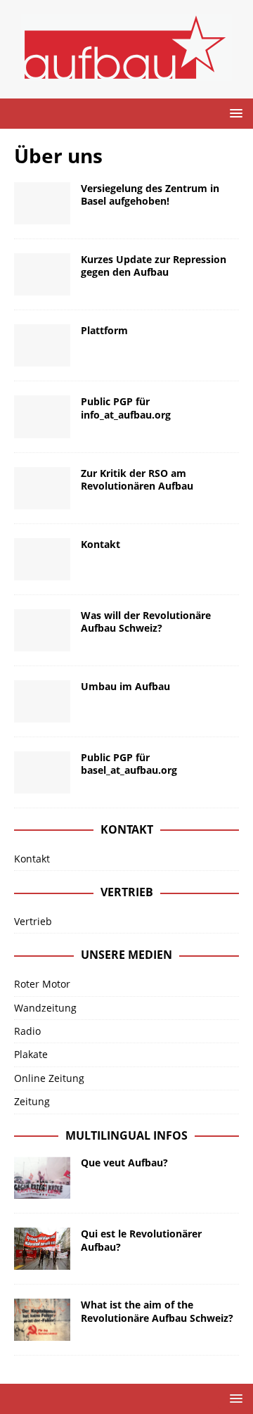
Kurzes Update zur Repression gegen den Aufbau (153, 266)
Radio (27, 1031)
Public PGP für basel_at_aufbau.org (129, 764)
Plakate (31, 1054)
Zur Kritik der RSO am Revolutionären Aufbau (137, 479)
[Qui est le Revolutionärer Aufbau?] (42, 1249)
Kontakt (100, 544)
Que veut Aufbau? (124, 1162)
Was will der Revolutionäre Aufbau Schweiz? (146, 622)
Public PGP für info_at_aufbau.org (126, 408)
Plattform (104, 330)
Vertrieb (33, 921)
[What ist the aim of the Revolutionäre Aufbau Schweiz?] (42, 1320)
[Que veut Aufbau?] (42, 1178)
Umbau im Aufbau (125, 686)
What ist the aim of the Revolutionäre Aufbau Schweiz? (157, 1311)
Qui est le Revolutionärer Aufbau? (141, 1240)
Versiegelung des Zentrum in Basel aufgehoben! (150, 194)
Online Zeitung (49, 1078)
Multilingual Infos (126, 1135)
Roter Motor (42, 984)
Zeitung (32, 1101)
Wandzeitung (45, 1007)
